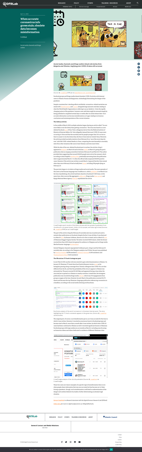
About (128, 3)
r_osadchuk (63, 93)
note (96, 264)
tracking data (75, 156)
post (66, 130)
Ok (111, 449)
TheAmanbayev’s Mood (61, 255)
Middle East (128, 6)
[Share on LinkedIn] (138, 74)
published (94, 171)
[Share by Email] (138, 64)
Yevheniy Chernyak (83, 252)
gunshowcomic (90, 93)
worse (84, 163)
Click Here (44, 427)
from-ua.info (98, 176)
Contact (120, 434)
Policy (76, 3)
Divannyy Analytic (60, 252)
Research (61, 3)
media (86, 149)
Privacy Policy (118, 442)
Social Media (23, 59)
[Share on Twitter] (138, 71)
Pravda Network (101, 6)
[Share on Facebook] (138, 67)
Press (120, 437)
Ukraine (115, 6)
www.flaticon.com (80, 93)
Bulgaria (64, 149)
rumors (75, 107)
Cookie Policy (118, 444)
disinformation (65, 107)
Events (90, 3)
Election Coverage (84, 6)
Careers (120, 439)
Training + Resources (109, 3)
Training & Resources (78, 417)
